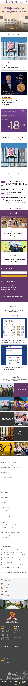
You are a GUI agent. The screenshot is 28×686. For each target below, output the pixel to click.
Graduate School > (5, 482)
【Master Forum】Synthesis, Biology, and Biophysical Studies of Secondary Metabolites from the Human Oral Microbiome (16, 199)
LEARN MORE (15, 299)
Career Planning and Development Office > (10, 532)
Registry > (3, 520)
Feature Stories (4, 395)
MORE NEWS (9, 208)
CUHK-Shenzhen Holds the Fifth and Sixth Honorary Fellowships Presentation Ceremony (13, 173)
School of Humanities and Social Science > (10, 467)
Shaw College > (4, 492)
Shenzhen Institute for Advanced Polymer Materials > (13, 565)
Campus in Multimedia (3, 438)
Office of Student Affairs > (7, 527)
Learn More (21, 390)
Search (14, 276)
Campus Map (17, 630)
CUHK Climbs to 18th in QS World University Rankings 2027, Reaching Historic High (13, 138)
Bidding (3, 652)
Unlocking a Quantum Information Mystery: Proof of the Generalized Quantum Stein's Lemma (12, 368)
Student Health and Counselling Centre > (10, 525)
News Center (17, 650)
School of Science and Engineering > (9, 465)
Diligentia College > (5, 495)
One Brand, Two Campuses (4, 409)
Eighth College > (4, 510)
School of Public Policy (14, 294)
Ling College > (4, 502)
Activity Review (18, 454)
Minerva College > (5, 505)
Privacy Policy (4, 681)
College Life (17, 410)
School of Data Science (6, 291)
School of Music (4, 294)
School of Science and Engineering (8, 285)
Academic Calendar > (5, 540)
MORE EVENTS (18, 208)
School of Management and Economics (9, 287)
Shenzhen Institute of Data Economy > (9, 562)
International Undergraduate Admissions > (10, 535)
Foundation (16, 635)
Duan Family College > (6, 507)
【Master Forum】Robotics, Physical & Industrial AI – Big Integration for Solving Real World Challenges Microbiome (15, 191)
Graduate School (19, 296)
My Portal (3, 650)
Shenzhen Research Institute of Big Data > (10, 549)
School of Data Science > (6, 470)
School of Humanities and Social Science (10, 289)
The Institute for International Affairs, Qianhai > (11, 552)
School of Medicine (16, 291)
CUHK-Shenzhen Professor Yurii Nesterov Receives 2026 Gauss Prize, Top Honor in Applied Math (12, 102)
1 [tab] (12, 28)
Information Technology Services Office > (10, 530)
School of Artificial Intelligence (7, 296)
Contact (16, 633)
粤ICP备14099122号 (14, 682)
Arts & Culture (4, 454)
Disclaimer (10, 681)
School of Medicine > (5, 472)
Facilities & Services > (5, 537)
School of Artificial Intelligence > (8, 480)
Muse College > (4, 497)
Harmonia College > (5, 500)
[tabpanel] (14, 18)
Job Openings (17, 637)
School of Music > (5, 475)
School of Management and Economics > (10, 462)
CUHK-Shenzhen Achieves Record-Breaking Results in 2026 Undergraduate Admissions (13, 66)
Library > (3, 522)
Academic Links (18, 424)
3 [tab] (16, 28)
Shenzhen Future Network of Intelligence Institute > (12, 560)
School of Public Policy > (6, 477)
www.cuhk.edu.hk (5, 662)
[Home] (14, 1)
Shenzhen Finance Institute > (7, 557)
